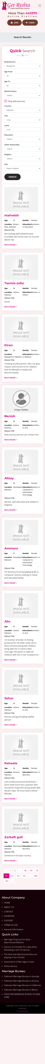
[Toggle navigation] (39, 5)
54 (24, 875)
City (6, 116)
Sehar (8, 698)
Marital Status (10, 91)
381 (7, 881)
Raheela (10, 763)
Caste (6, 125)
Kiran (8, 345)
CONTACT (8, 911)
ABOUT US (9, 907)
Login (31, 22)
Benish (9, 416)
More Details (10, 245)
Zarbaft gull (13, 837)
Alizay (9, 478)
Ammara (11, 548)
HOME (7, 902)
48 (25, 870)
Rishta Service (10, 966)
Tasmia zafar (14, 283)
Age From (8, 71)
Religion (7, 154)
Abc (7, 621)
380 (35, 875)
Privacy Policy (22, 1011)
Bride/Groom (9, 62)
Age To (7, 81)
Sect (6, 164)
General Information (13, 929)
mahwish (11, 215)
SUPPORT (8, 920)
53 (18, 875)
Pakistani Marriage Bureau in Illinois (21, 989)
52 (12, 875)
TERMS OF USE (11, 925)
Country (7, 106)
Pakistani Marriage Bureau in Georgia (21, 976)
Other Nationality (12, 144)
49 (31, 870)
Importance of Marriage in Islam (19, 961)
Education (8, 135)
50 (37, 870)
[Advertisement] (22, 1041)
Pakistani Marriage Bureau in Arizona (21, 980)
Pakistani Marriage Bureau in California (22, 985)
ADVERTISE (9, 916)
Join (16, 22)
